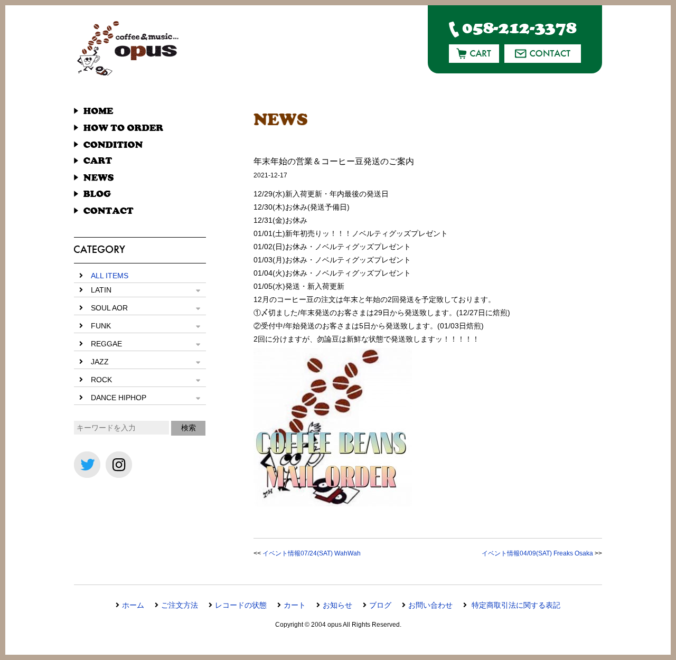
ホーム (133, 605)
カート (295, 605)
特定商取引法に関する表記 (515, 605)
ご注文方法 (179, 605)
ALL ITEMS (109, 275)
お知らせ (337, 605)
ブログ (380, 605)
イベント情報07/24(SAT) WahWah (311, 553)
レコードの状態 (241, 605)
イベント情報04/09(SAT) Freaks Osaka (537, 553)
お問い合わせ (430, 605)
